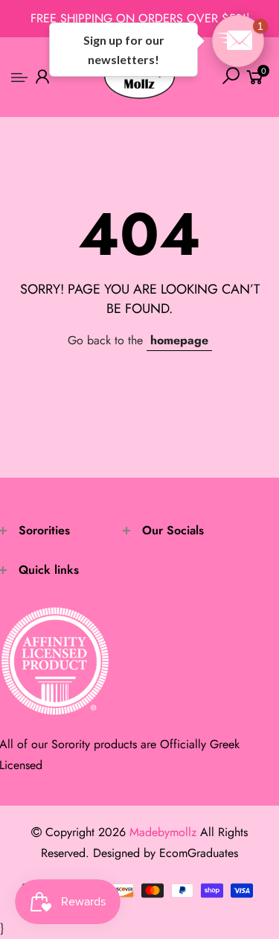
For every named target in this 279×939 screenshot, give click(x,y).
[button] (238, 41)
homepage (179, 340)
